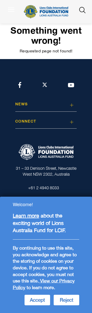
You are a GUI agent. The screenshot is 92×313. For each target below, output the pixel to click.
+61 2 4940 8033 (43, 187)
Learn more (26, 216)
